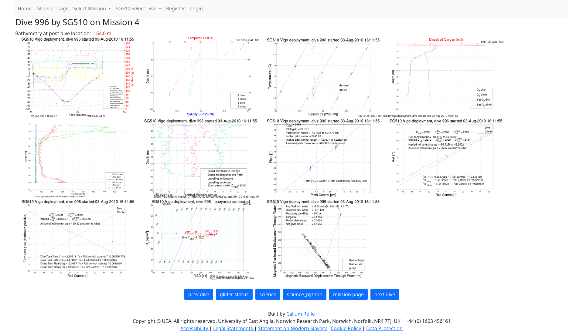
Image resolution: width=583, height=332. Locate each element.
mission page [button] (348, 294)
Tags (63, 8)
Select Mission (90, 8)
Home (25, 8)
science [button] (267, 294)
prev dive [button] (198, 294)
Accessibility (194, 328)
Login (196, 8)
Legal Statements (233, 328)
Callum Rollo (300, 313)
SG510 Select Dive (137, 8)
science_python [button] (304, 294)
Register (175, 8)
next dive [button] (384, 294)
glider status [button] (234, 294)
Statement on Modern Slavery (292, 328)
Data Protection (384, 328)
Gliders (44, 8)
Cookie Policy (346, 328)
